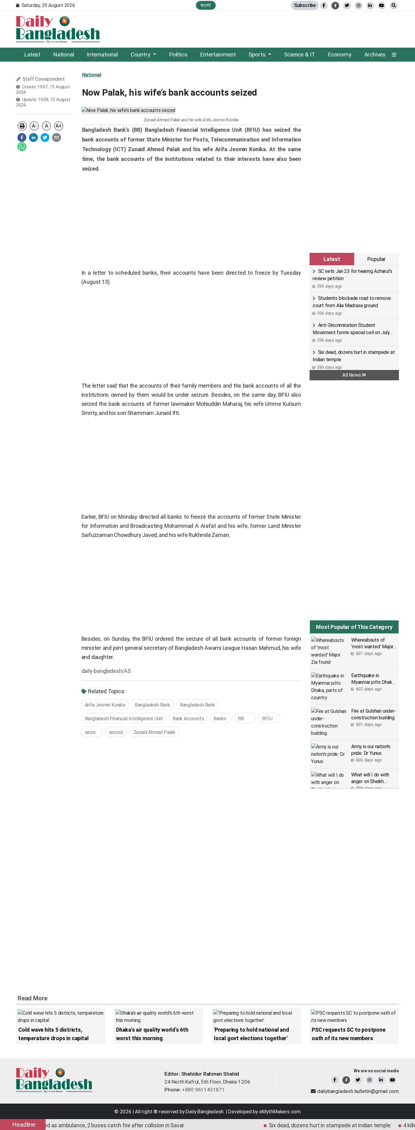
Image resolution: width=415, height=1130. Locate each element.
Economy (340, 54)
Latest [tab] (332, 259)
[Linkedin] (381, 1080)
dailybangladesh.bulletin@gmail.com (358, 1091)
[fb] (324, 5)
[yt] (382, 5)
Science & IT (299, 54)
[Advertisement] (44, 247)
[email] (56, 137)
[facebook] (22, 137)
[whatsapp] (22, 146)
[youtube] (392, 1080)
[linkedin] (370, 5)
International (102, 54)
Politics (178, 54)
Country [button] (141, 54)
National (63, 54)
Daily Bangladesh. (205, 1111)
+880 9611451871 (194, 1090)
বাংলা (206, 5)
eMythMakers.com (280, 1111)
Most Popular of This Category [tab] (354, 627)
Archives (375, 54)
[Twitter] (358, 1080)
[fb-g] (335, 5)
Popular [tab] (376, 259)
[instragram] (358, 5)
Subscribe (305, 5)
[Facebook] (335, 1080)
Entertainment (217, 54)
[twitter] (347, 5)
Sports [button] (258, 54)
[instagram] (369, 1080)
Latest (32, 54)
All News (352, 375)
